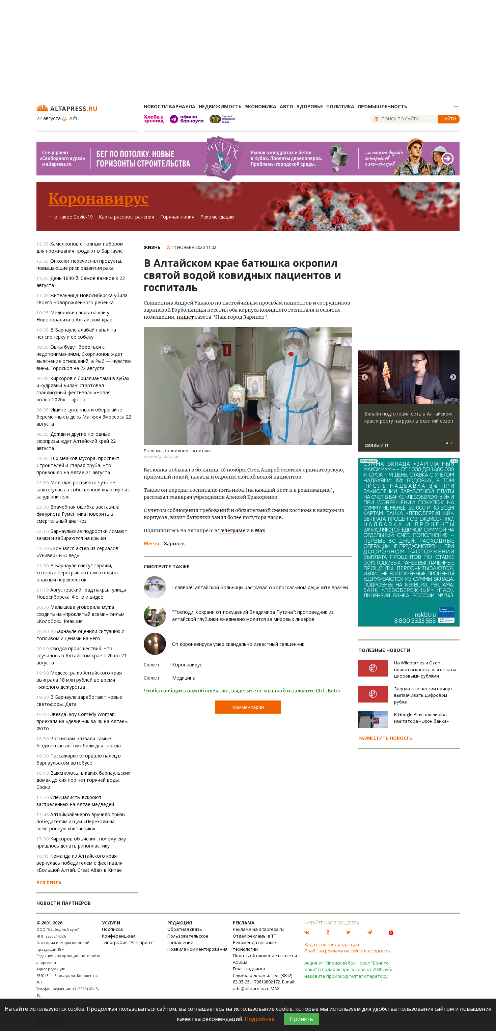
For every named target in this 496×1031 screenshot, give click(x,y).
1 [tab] (447, 443)
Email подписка (249, 969)
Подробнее (260, 1019)
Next (453, 377)
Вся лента (48, 883)
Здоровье (310, 106)
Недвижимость (220, 106)
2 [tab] (451, 443)
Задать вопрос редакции (331, 944)
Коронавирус (99, 198)
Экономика (260, 106)
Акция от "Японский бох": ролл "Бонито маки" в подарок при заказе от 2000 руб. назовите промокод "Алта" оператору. (348, 969)
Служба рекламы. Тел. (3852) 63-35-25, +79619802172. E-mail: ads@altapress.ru (264, 982)
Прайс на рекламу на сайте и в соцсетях (347, 951)
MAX (275, 988)
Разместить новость (385, 738)
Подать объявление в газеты (265, 955)
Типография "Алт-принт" (128, 942)
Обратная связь (184, 929)
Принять (301, 1019)
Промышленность (382, 106)
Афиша (240, 962)
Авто (286, 106)
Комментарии (248, 707)
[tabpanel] (409, 404)
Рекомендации (217, 216)
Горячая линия (177, 216)
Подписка (112, 929)
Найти (449, 119)
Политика (340, 106)
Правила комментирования (197, 949)
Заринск (174, 544)
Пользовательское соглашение (188, 939)
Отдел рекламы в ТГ (254, 936)
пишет (185, 317)
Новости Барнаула (169, 106)
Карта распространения (126, 216)
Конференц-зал (118, 936)
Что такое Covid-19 (71, 216)
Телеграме (231, 530)
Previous (364, 377)
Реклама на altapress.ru (258, 929)
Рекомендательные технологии (254, 945)
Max (260, 530)
